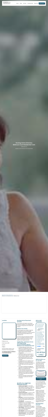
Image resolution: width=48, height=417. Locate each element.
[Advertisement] (24, 303)
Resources (36, 3)
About (21, 3)
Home (17, 3)
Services (24, 3)
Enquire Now (41, 3)
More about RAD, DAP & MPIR (41, 379)
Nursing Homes (30, 3)
